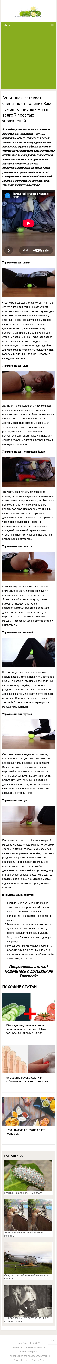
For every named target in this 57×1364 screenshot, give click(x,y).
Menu (6, 25)
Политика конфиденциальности (28, 1347)
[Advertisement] (28, 59)
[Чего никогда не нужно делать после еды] (28, 1111)
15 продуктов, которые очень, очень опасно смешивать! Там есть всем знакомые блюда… (26, 1029)
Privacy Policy (20, 1360)
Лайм (19, 1343)
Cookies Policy (39, 1360)
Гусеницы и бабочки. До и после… (24, 1192)
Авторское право (28, 1351)
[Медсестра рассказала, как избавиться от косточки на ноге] (28, 1059)
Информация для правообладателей (29, 1356)
